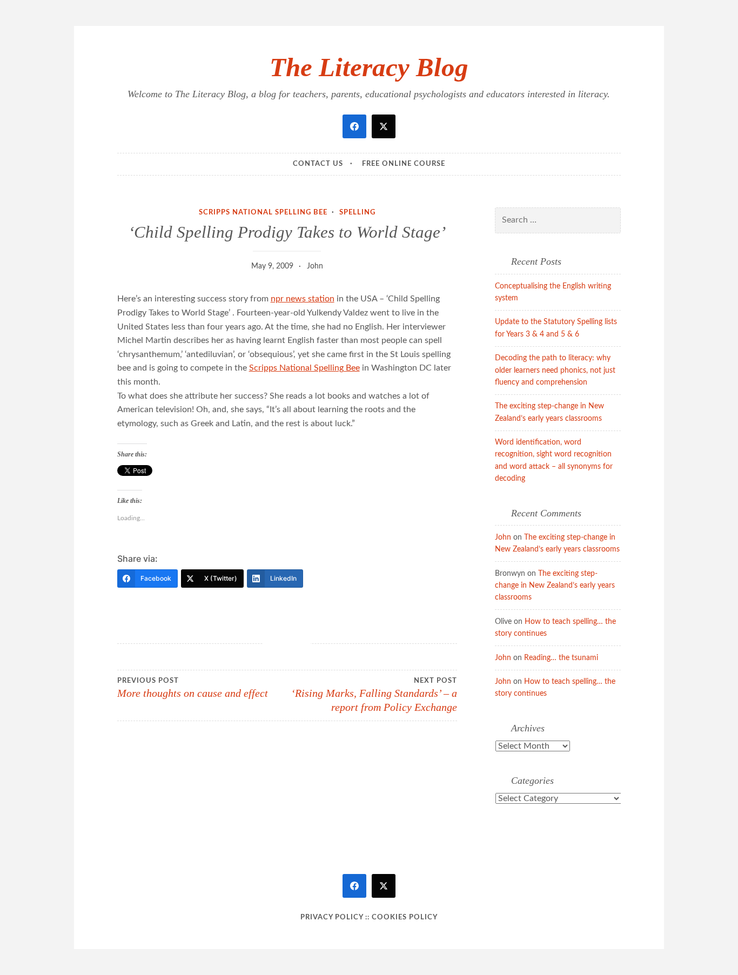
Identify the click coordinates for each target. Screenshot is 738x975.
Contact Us (318, 163)
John (315, 266)
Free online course (403, 163)
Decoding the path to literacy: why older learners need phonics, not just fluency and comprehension (555, 370)
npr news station (302, 298)
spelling (357, 212)
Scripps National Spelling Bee (263, 212)
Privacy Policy (331, 917)
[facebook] (354, 126)
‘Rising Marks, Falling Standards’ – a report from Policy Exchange (374, 695)
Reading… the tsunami (561, 658)
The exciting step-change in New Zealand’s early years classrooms (555, 586)
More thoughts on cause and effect (192, 688)
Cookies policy (405, 917)
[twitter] (383, 126)
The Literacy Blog (369, 67)
